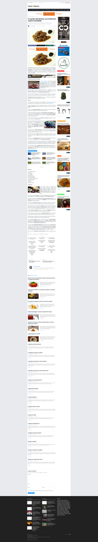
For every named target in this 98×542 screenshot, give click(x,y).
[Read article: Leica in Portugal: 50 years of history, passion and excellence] (44, 520)
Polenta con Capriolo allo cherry (35, 459)
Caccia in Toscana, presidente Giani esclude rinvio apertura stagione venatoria (36, 513)
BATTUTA (64, 501)
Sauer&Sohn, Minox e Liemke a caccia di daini (51, 506)
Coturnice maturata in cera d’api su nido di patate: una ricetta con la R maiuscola (63, 176)
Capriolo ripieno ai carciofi (34, 333)
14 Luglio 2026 (34, 159)
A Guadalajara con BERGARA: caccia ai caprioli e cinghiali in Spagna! (51, 524)
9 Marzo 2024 (49, 507)
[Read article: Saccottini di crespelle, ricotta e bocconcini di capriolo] (33, 306)
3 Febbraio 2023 (34, 280)
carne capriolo (34, 234)
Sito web (43, 487)
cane (64, 505)
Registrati (63, 2)
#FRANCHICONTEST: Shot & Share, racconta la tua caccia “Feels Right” (63, 124)
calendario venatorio (59, 505)
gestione (63, 509)
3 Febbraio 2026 (59, 189)
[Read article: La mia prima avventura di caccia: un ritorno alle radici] (63, 203)
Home (28, 16)
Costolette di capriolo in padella (35, 352)
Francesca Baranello (37, 266)
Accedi (61, 2)
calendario (68, 504)
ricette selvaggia (42, 234)
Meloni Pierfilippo (30, 362)
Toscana (63, 513)
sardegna (65, 512)
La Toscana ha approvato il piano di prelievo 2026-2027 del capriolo (50, 163)
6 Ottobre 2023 (49, 521)
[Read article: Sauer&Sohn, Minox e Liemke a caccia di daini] (44, 507)
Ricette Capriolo (36, 16)
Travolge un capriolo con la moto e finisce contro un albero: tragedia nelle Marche (50, 153)
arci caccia (66, 500)
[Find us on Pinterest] (70, 534)
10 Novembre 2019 (36, 302)
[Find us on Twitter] (68, 534)
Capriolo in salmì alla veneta (34, 344)
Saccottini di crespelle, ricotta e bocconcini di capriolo (40, 301)
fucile (60, 509)
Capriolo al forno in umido (34, 406)
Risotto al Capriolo (32, 441)
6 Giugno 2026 (33, 164)
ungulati (66, 513)
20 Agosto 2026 (59, 116)
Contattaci (39, 2)
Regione (62, 512)
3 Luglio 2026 (48, 160)
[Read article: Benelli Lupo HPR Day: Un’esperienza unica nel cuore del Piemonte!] (44, 515)
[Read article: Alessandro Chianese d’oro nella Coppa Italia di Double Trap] (29, 508)
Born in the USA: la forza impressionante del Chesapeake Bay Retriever (51, 502)
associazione (59, 501)
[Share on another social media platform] (55, 45)
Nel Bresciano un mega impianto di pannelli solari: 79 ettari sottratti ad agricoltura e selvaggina (36, 153)
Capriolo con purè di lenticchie (35, 380)
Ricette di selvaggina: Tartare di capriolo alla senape (40, 311)
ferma (69, 508)
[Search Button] (42, 2)
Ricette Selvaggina (32, 16)
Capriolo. (31, 234)
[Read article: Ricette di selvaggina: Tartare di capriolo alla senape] (33, 317)
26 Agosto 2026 (34, 505)
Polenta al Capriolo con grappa (35, 450)
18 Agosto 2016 (35, 335)
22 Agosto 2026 (59, 85)
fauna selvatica (62, 508)
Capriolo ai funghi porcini (33, 423)
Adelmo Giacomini (30, 335)
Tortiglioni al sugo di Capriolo (34, 433)
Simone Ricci (29, 280)
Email (29, 487)
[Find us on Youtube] (69, 534)
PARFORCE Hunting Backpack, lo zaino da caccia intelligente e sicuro (63, 90)
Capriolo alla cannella (33, 388)
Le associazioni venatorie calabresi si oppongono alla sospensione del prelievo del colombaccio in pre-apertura (36, 503)
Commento (29, 474)
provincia (58, 512)
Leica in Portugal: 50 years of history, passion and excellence (51, 519)
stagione (68, 512)
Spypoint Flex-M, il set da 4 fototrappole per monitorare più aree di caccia (63, 74)
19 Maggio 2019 (36, 313)
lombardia (66, 509)
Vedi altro (42, 286)
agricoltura (58, 500)
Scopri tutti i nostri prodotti (42, 257)
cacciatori (64, 504)
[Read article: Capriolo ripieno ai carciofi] (33, 339)
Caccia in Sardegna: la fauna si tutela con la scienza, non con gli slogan (36, 523)
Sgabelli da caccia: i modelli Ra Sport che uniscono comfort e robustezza (63, 105)
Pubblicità (35, 2)
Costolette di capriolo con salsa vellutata (37, 361)
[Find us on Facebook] (66, 534)
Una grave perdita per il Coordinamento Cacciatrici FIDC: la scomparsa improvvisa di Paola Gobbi (36, 518)
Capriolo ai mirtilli (32, 415)
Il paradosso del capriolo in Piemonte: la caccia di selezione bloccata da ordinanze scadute (36, 163)
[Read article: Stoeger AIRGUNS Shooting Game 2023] (44, 511)
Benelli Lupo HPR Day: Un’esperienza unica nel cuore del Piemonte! (51, 515)
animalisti (62, 500)
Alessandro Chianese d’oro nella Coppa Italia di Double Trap (36, 508)
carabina (69, 505)
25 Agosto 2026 (34, 520)
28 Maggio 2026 (48, 164)
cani (66, 505)
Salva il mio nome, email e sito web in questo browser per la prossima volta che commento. (41, 490)
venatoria (69, 513)
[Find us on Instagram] (67, 534)
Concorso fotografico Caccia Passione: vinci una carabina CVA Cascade (63, 139)
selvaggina (46, 234)
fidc (57, 509)
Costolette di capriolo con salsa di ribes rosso (38, 370)
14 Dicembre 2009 (35, 362)
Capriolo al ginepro (32, 397)
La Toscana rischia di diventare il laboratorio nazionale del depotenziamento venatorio (35, 528)
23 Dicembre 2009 (32, 345)
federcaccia (66, 508)
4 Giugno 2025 (59, 208)
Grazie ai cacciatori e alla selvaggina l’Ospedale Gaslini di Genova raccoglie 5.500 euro (36, 158)
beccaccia (68, 501)
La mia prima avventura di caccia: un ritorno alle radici (63, 197)
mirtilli (38, 234)
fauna (58, 508)
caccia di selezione (59, 504)
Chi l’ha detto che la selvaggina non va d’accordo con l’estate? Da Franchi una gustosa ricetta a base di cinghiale (50, 158)
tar (57, 513)
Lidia (29, 345)
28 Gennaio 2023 (34, 292)
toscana (60, 513)
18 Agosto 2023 (49, 525)
